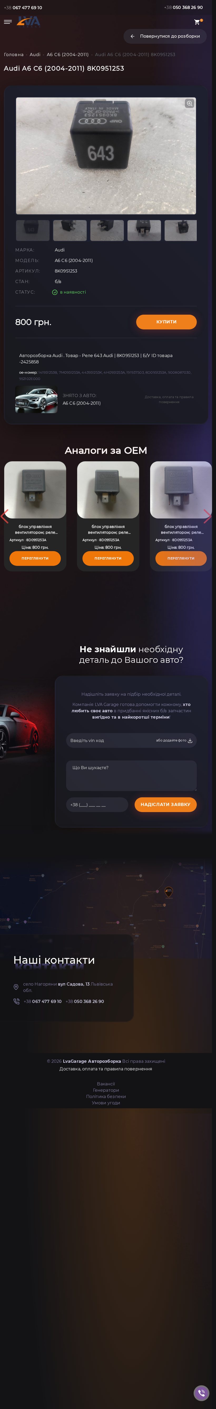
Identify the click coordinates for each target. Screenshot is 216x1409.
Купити (166, 321)
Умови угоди (106, 1102)
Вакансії (106, 1083)
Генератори (106, 1090)
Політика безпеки (106, 1096)
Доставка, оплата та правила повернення (169, 399)
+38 (23, 7)
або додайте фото (171, 740)
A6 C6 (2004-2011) (82, 403)
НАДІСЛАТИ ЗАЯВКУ (166, 804)
